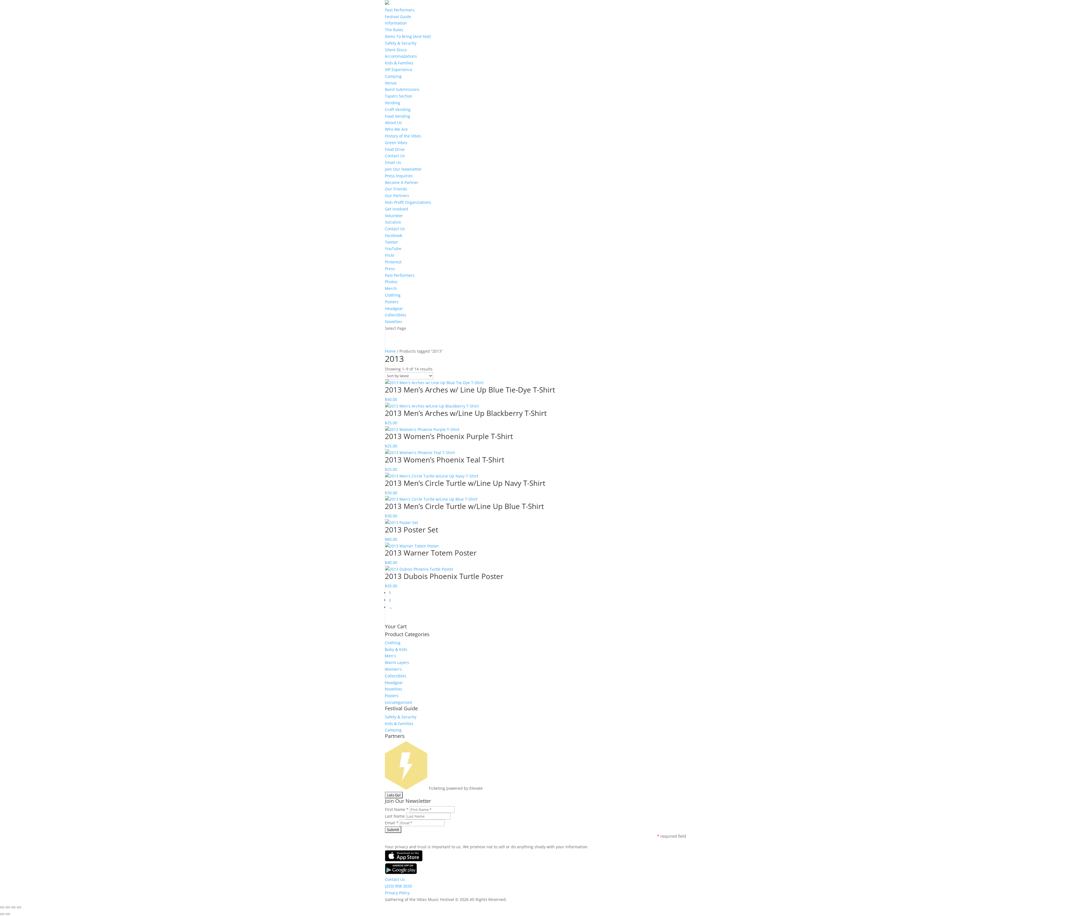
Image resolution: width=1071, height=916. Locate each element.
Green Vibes (396, 142)
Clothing (393, 295)
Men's (390, 655)
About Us (393, 122)
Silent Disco (396, 49)
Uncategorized (398, 702)
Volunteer (394, 215)
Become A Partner (401, 182)
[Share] (13, 907)
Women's (393, 669)
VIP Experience (398, 69)
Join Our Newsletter (403, 169)
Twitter (391, 242)
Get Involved (396, 209)
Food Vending (397, 116)
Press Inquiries (399, 175)
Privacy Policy (397, 892)
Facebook (393, 235)
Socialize (393, 222)
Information (396, 23)
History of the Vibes (403, 136)
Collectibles (395, 315)
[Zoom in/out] (2, 907)
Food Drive (395, 149)
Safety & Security (400, 43)
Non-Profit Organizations (408, 202)
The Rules (394, 29)
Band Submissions (402, 89)
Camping (393, 76)
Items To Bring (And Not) (408, 36)
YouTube (393, 248)
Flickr (390, 255)
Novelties (393, 321)
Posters (392, 301)
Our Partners (397, 195)
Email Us (393, 162)
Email (392, 822)
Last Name (395, 816)
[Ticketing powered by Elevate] (406, 788)
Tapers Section (399, 96)
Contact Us (395, 155)
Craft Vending (398, 109)
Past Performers (400, 10)
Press (390, 268)
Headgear (394, 308)
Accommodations (401, 56)
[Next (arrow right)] (8, 914)
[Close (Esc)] (19, 907)
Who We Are (396, 129)
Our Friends (396, 189)
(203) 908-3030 (398, 886)
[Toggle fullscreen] (8, 907)
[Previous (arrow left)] (2, 914)
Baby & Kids (396, 649)
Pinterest (393, 262)
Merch (391, 288)
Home (390, 351)
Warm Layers (397, 662)
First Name (397, 809)
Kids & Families (399, 63)
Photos (391, 281)
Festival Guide (398, 16)
